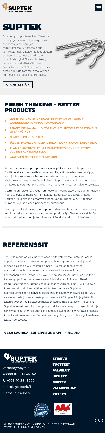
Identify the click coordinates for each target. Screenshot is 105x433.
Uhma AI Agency (33, 427)
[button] (98, 7)
